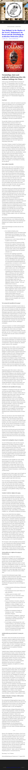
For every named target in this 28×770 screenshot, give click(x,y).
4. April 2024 (5, 38)
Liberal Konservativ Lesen (13, 767)
